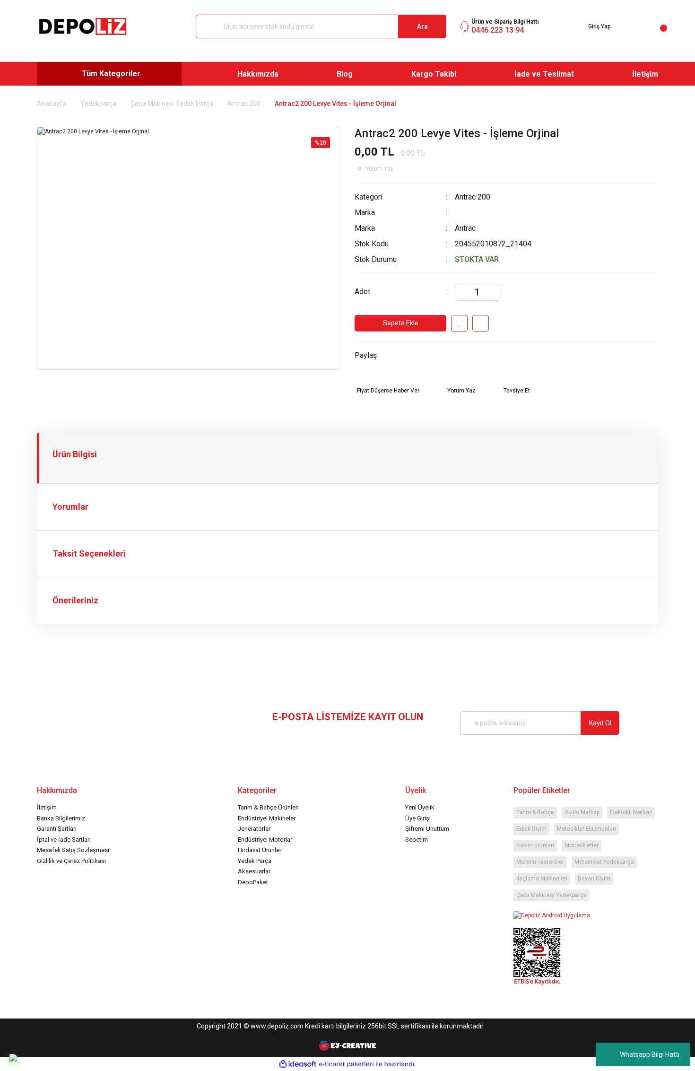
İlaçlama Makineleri (541, 878)
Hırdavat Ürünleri (260, 849)
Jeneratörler (254, 828)
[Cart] (656, 26)
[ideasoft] (298, 1064)
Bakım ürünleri (535, 845)
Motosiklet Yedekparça (604, 862)
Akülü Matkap (582, 812)
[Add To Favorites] (459, 323)
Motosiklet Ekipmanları (586, 829)
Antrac (465, 228)
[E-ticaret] (346, 1064)
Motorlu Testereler (540, 862)
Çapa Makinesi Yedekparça (551, 895)
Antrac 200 (472, 196)
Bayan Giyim (594, 878)
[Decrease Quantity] (462, 292)
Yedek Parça (254, 860)
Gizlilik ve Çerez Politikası (71, 860)
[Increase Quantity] (493, 292)
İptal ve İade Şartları (64, 839)
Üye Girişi (418, 818)
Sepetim (416, 839)
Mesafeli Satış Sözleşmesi (73, 849)
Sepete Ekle (400, 323)
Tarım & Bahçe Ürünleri (268, 807)
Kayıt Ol (600, 723)
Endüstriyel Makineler (266, 818)
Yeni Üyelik (419, 807)
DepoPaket (253, 882)
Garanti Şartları (57, 828)
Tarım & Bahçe (535, 812)
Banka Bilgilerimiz (61, 818)
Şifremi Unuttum (427, 828)
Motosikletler (582, 845)
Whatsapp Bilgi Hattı (649, 1054)
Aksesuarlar (254, 871)
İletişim (47, 807)
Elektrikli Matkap (631, 812)
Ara (422, 26)
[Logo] (83, 26)
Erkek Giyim (531, 829)
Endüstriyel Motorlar (265, 839)
